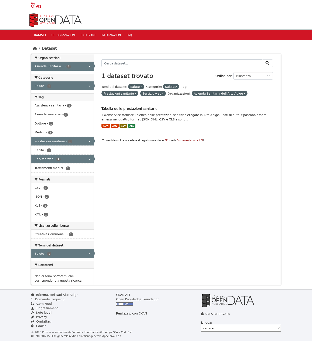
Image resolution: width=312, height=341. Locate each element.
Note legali (43, 312)
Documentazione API (190, 140)
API (166, 140)
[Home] (35, 48)
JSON (105, 125)
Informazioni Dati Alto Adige (56, 294)
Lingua (206, 322)
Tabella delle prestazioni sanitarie (129, 108)
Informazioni (111, 35)
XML (114, 125)
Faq (129, 35)
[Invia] (267, 63)
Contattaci (43, 321)
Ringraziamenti (47, 308)
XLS (131, 125)
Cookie (40, 326)
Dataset (40, 35)
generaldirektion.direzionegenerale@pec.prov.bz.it (89, 336)
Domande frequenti (49, 299)
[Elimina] (141, 87)
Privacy (41, 317)
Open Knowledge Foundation (137, 299)
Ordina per (223, 76)
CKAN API (123, 294)
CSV (123, 125)
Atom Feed (43, 303)
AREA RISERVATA (217, 314)
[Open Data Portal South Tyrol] (55, 19)
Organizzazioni (63, 35)
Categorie (88, 35)
